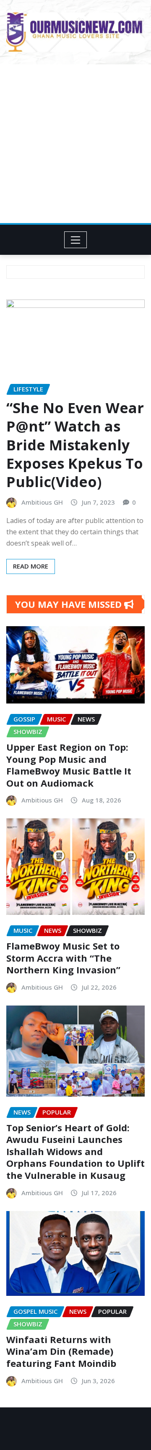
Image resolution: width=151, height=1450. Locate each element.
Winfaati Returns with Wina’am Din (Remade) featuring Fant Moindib (61, 1351)
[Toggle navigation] (75, 239)
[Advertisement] (75, 144)
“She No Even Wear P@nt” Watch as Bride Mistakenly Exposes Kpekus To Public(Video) (75, 444)
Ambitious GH (42, 502)
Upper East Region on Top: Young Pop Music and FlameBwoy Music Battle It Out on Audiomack (68, 765)
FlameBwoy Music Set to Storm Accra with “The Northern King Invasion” (63, 958)
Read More (30, 566)
